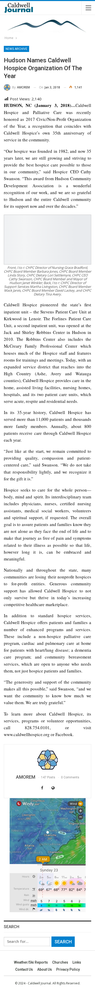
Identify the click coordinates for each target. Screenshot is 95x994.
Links (76, 962)
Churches (60, 962)
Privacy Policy (68, 969)
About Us (44, 969)
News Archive (16, 49)
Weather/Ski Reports (31, 962)
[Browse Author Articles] (47, 759)
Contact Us (24, 969)
